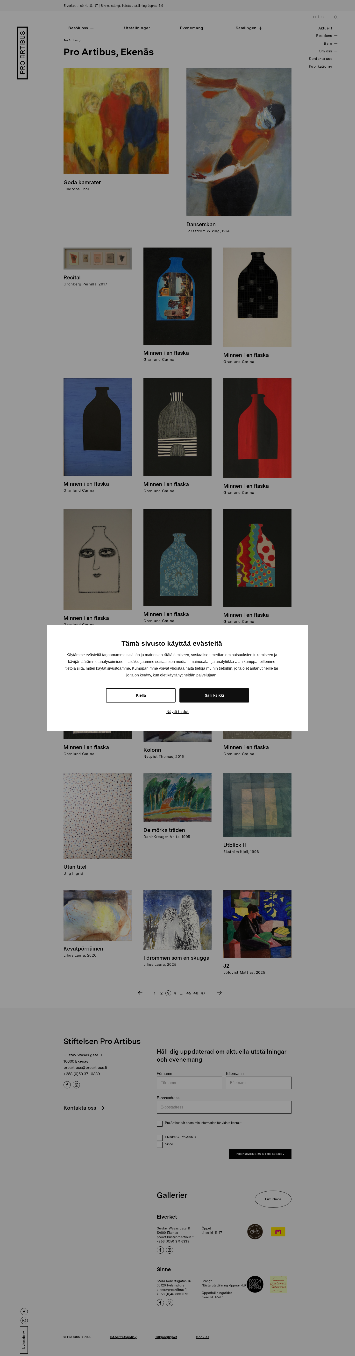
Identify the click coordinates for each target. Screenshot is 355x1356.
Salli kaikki (214, 695)
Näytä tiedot (177, 711)
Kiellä (141, 695)
